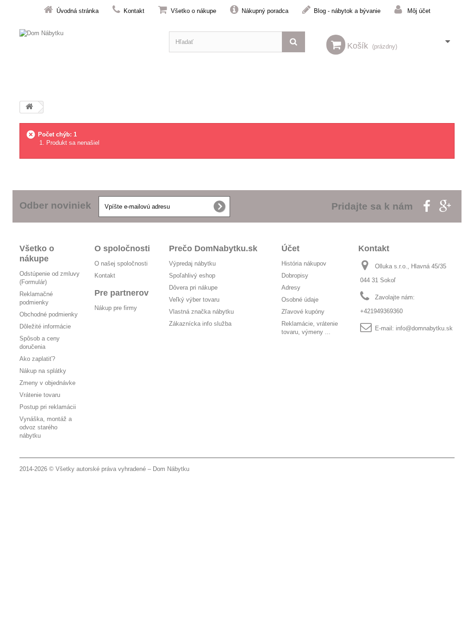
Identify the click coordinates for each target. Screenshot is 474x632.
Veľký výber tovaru (194, 299)
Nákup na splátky (42, 370)
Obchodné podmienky (48, 314)
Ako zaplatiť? (37, 358)
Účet (290, 248)
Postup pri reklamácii (47, 406)
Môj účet (418, 10)
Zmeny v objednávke (47, 382)
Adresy (290, 287)
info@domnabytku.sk (424, 328)
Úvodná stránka (77, 10)
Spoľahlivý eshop (192, 275)
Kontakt (134, 10)
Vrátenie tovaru (39, 394)
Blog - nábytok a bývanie (347, 10)
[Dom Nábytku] (87, 42)
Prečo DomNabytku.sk (213, 248)
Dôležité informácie (45, 326)
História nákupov (303, 263)
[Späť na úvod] (29, 107)
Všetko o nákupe (193, 10)
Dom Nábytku (171, 468)
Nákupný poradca (265, 10)
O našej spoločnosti (121, 263)
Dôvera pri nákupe (193, 287)
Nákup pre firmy (115, 307)
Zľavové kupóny (302, 311)
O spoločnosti (122, 248)
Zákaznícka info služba (200, 323)
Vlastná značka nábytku (201, 311)
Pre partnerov (121, 292)
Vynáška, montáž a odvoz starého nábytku (45, 427)
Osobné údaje (299, 299)
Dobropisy (294, 275)
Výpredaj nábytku (192, 263)
